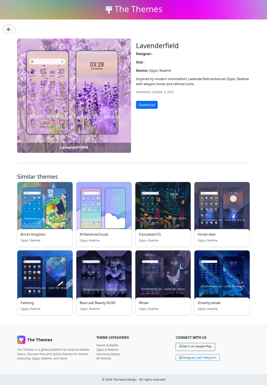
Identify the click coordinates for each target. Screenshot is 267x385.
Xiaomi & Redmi (107, 345)
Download (147, 105)
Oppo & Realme (107, 350)
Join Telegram (206, 357)
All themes (103, 358)
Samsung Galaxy (108, 354)
